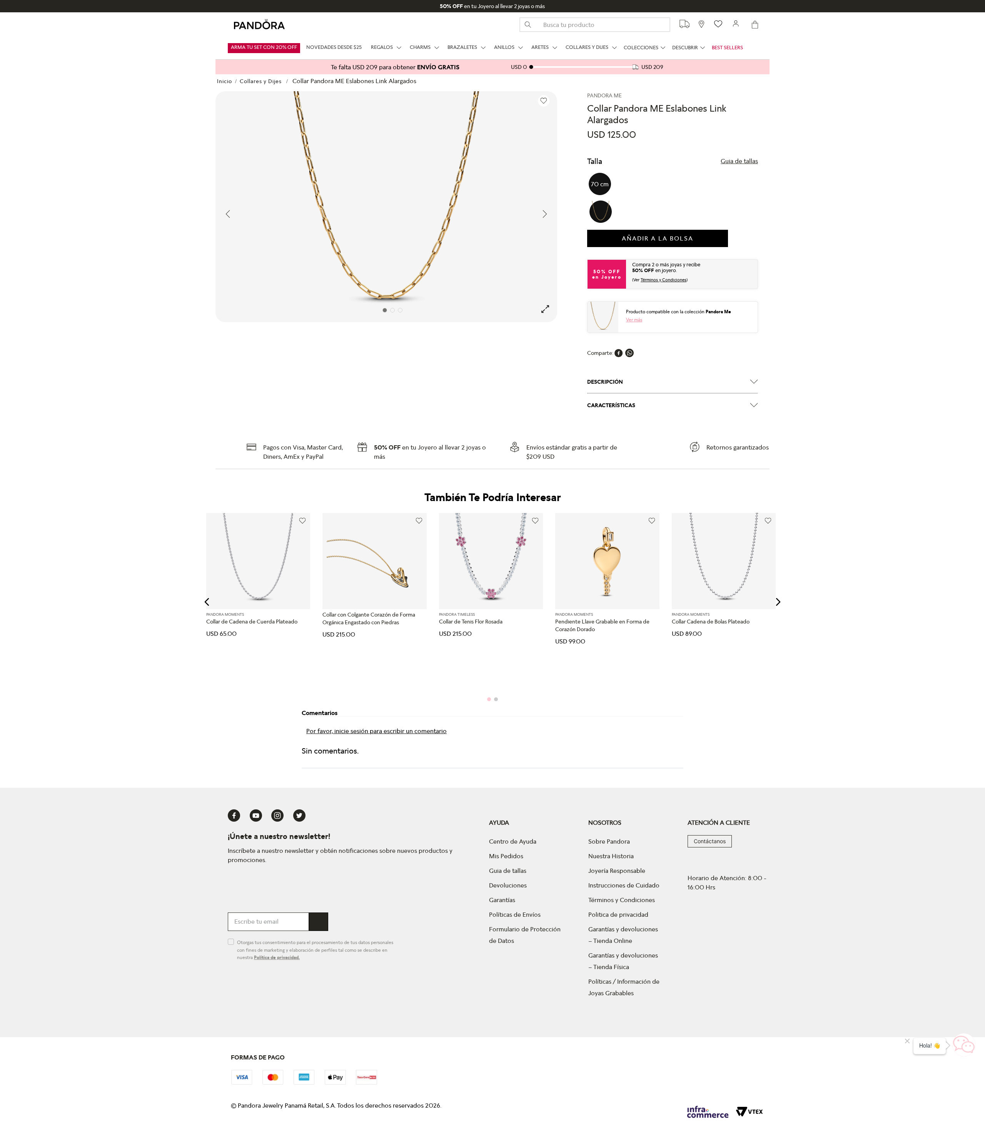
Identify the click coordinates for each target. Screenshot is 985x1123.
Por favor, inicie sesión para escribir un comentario (376, 731)
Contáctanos (710, 841)
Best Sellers (727, 47)
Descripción (605, 381)
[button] (739, 161)
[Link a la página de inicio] (224, 81)
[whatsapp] (629, 353)
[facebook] (618, 353)
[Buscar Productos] (531, 24)
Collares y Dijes (261, 81)
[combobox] (594, 24)
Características (611, 405)
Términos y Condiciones (663, 279)
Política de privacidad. (277, 957)
